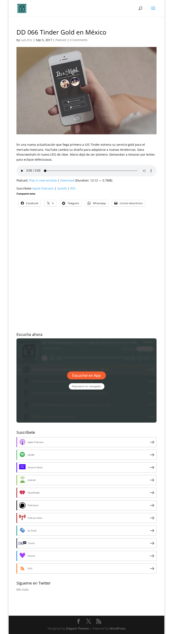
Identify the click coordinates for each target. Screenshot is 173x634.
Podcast (60, 40)
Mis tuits (22, 589)
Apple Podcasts (43, 188)
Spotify (62, 188)
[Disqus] (86, 264)
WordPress (118, 628)
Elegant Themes (77, 628)
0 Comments (79, 40)
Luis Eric (26, 40)
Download (67, 180)
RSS (73, 188)
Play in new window (43, 180)
